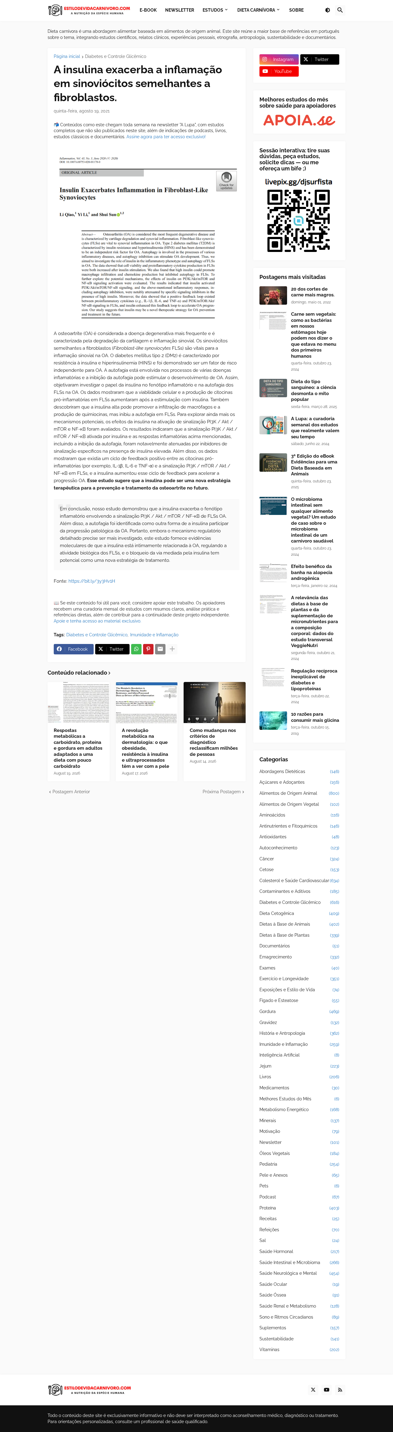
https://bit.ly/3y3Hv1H (91, 581)
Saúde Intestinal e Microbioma (299, 1262)
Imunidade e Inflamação (154, 634)
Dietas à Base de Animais (299, 924)
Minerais (299, 1120)
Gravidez (299, 1022)
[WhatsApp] (136, 649)
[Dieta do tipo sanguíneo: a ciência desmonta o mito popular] (273, 388)
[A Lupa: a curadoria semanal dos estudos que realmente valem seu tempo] (273, 425)
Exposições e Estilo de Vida (299, 989)
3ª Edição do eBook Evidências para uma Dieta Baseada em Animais (314, 465)
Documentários (299, 945)
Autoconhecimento (299, 847)
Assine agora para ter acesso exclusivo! (166, 136)
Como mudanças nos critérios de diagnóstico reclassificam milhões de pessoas (214, 742)
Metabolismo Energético (299, 1109)
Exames (299, 967)
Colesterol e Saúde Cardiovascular (299, 880)
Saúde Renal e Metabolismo (299, 1306)
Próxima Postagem (222, 791)
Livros (299, 1076)
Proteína (299, 1207)
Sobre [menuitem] (296, 10)
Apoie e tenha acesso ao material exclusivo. (97, 621)
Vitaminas (299, 1349)
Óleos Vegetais (299, 1153)
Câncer (299, 858)
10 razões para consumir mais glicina (315, 717)
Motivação (299, 1131)
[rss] (340, 1390)
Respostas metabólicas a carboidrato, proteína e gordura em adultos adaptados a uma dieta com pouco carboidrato (78, 748)
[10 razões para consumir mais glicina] (273, 720)
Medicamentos (299, 1087)
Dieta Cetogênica (299, 913)
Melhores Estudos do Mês (299, 1098)
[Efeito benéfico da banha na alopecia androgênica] (273, 573)
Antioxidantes (299, 836)
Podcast (299, 1196)
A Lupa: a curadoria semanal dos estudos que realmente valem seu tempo (315, 428)
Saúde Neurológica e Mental (299, 1273)
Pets (299, 1185)
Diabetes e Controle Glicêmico (115, 56)
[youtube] (326, 1390)
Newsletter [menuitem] (179, 10)
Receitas (299, 1218)
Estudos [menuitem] (213, 10)
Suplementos (299, 1327)
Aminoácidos (299, 815)
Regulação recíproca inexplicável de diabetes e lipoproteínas (314, 680)
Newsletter (299, 1142)
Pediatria (299, 1164)
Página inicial (67, 56)
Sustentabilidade (299, 1338)
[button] (327, 10)
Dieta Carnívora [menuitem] (256, 10)
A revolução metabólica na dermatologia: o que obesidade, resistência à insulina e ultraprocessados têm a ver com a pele (145, 748)
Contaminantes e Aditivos (299, 891)
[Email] (160, 649)
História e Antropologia (299, 1033)
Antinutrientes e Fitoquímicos (299, 826)
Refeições (299, 1229)
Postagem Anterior (71, 791)
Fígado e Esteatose (299, 1000)
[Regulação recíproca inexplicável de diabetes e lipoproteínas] (273, 677)
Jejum (299, 1066)
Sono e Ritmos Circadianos (299, 1317)
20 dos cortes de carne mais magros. (312, 292)
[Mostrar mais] (172, 649)
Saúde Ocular (299, 1284)
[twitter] (313, 1390)
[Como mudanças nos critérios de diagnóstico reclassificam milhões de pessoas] (215, 702)
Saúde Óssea (299, 1295)
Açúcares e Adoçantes (299, 782)
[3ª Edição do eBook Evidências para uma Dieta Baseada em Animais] (273, 462)
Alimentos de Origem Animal (299, 793)
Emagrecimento (299, 956)
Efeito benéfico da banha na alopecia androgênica (312, 572)
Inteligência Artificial (299, 1055)
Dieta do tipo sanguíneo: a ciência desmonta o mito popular (313, 390)
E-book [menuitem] (148, 10)
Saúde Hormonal (299, 1251)
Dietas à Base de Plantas (299, 935)
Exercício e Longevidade (299, 978)
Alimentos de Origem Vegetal (299, 804)
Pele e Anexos (299, 1175)
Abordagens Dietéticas (299, 771)
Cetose (299, 869)
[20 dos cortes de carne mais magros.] (273, 295)
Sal (299, 1240)
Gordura (299, 1011)
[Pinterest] (148, 649)
